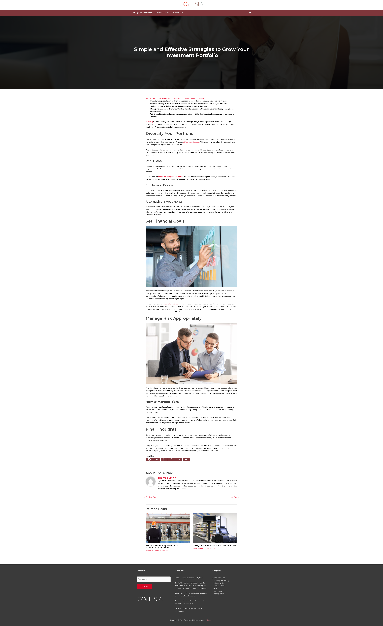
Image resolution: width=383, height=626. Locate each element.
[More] (186, 459)
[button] (250, 13)
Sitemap (210, 620)
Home (214, 588)
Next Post (234, 497)
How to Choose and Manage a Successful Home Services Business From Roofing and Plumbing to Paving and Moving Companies (191, 585)
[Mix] (178, 459)
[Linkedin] (164, 459)
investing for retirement (171, 304)
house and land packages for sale (170, 177)
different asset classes (191, 142)
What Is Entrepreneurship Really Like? (189, 578)
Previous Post (150, 497)
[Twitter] (156, 459)
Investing (149, 122)
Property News (218, 594)
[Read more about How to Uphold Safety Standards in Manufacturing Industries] (168, 528)
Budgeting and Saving (220, 580)
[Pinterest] (171, 459)
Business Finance (218, 586)
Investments (217, 591)
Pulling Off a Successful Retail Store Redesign (214, 545)
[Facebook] (149, 459)
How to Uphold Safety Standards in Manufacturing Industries (162, 547)
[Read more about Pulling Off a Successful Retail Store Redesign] (215, 528)
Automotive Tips (218, 578)
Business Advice (151, 98)
